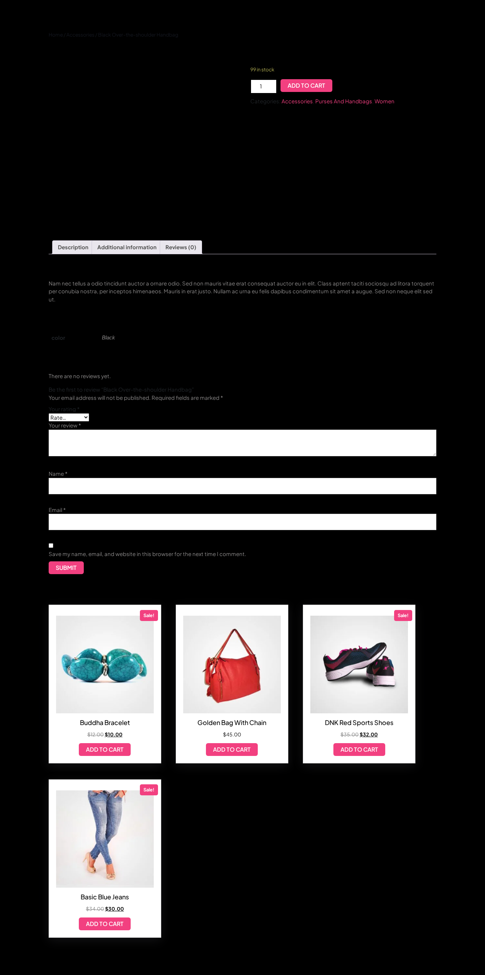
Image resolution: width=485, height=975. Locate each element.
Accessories (80, 35)
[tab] (73, 247)
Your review (65, 425)
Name (58, 473)
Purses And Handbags (343, 101)
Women (384, 101)
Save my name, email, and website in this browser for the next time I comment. (147, 553)
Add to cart (306, 85)
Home (56, 35)
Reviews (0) (180, 247)
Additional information (127, 247)
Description (73, 247)
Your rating (64, 408)
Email (57, 509)
